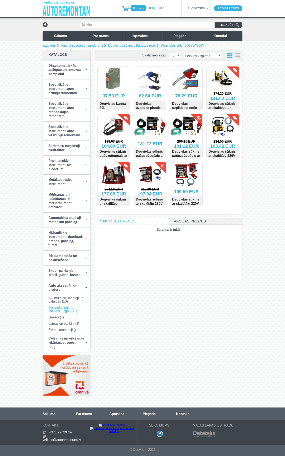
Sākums (60, 36)
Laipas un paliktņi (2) (63, 323)
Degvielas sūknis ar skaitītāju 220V (185, 201)
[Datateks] (204, 436)
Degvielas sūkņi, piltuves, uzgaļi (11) (62, 309)
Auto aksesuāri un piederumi (82, 45)
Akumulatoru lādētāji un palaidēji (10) (65, 299)
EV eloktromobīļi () (62, 330)
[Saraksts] (237, 55)
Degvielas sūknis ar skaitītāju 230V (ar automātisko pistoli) (149, 206)
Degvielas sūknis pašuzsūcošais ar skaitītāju (150, 156)
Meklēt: (87, 25)
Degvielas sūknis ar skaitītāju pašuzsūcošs (113, 203)
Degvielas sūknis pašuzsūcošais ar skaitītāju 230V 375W (113, 158)
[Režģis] (230, 55)
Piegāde (179, 36)
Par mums (101, 36)
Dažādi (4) (56, 317)
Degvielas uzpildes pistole (148, 106)
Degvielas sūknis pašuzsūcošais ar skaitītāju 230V (186, 156)
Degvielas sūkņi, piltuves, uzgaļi (132, 45)
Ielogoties (196, 8)
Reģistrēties (228, 8)
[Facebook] (45, 26)
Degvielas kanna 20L (113, 106)
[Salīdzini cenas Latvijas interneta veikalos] (112, 431)
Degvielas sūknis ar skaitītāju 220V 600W (222, 156)
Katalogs (49, 45)
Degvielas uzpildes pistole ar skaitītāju (184, 108)
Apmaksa (140, 36)
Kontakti (220, 36)
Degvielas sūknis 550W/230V (182, 45)
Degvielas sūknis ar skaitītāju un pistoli (222, 108)
